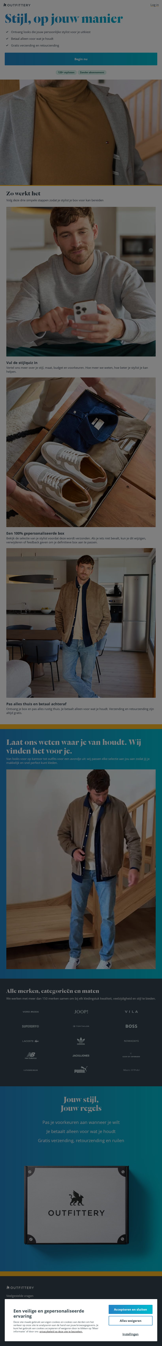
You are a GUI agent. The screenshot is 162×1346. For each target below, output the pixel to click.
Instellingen (130, 1334)
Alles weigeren (130, 1321)
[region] (81, 1320)
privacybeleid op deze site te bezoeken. (61, 1331)
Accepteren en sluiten (130, 1309)
